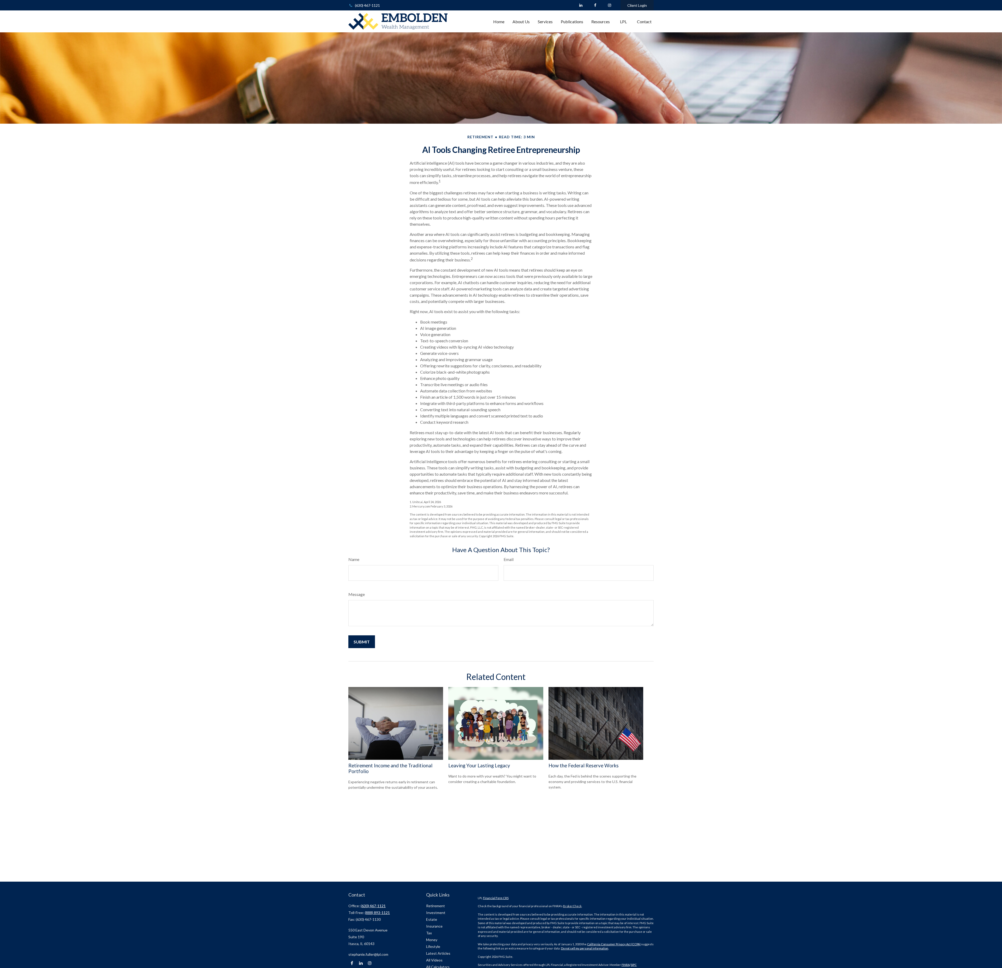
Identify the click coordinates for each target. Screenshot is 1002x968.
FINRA (626, 964)
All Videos (434, 960)
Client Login (637, 5)
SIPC (634, 964)
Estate (431, 919)
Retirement (435, 906)
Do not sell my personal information (584, 948)
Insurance (434, 926)
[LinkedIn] (581, 5)
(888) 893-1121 (377, 912)
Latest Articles (438, 953)
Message (356, 594)
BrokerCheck (572, 906)
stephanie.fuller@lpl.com (368, 954)
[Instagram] (369, 963)
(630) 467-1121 (367, 5)
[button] (498, 21)
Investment (435, 912)
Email (509, 559)
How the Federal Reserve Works (583, 765)
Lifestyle (433, 946)
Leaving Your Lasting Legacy (479, 765)
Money (431, 939)
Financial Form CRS (496, 898)
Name (353, 559)
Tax (429, 933)
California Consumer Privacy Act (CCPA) (614, 944)
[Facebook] (595, 5)
